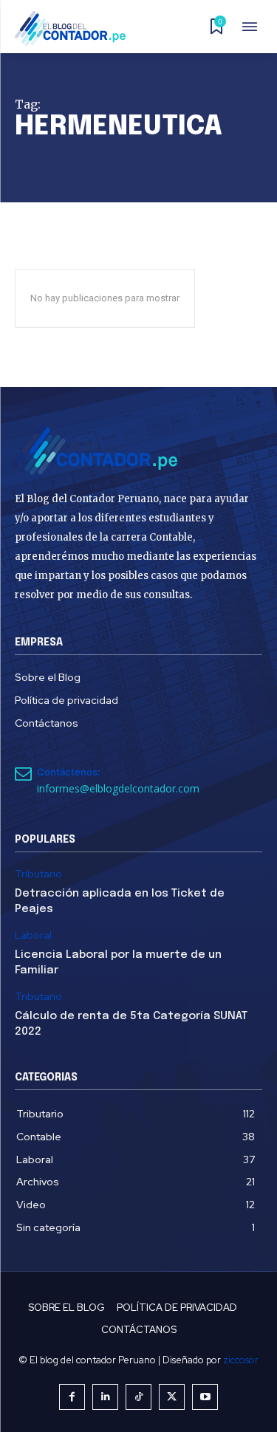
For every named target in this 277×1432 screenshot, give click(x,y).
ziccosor (241, 1360)
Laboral (33, 935)
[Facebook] (72, 1397)
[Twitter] (172, 1397)
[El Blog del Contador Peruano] (74, 28)
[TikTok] (138, 1397)
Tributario (38, 874)
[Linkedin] (105, 1397)
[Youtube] (205, 1397)
